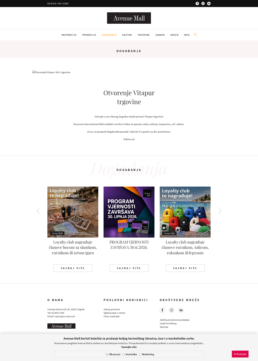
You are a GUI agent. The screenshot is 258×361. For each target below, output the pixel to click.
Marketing (148, 354)
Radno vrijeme (58, 3)
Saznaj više (73, 268)
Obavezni (114, 354)
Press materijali (112, 316)
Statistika (131, 354)
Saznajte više (129, 347)
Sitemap (164, 326)
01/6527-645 (58, 312)
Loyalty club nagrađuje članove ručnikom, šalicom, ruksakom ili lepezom (185, 247)
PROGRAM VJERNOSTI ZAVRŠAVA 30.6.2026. (129, 244)
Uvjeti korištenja (168, 323)
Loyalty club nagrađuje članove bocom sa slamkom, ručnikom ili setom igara (73, 247)
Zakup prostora (112, 309)
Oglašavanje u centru (114, 312)
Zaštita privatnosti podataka (174, 319)
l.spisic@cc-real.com (64, 316)
